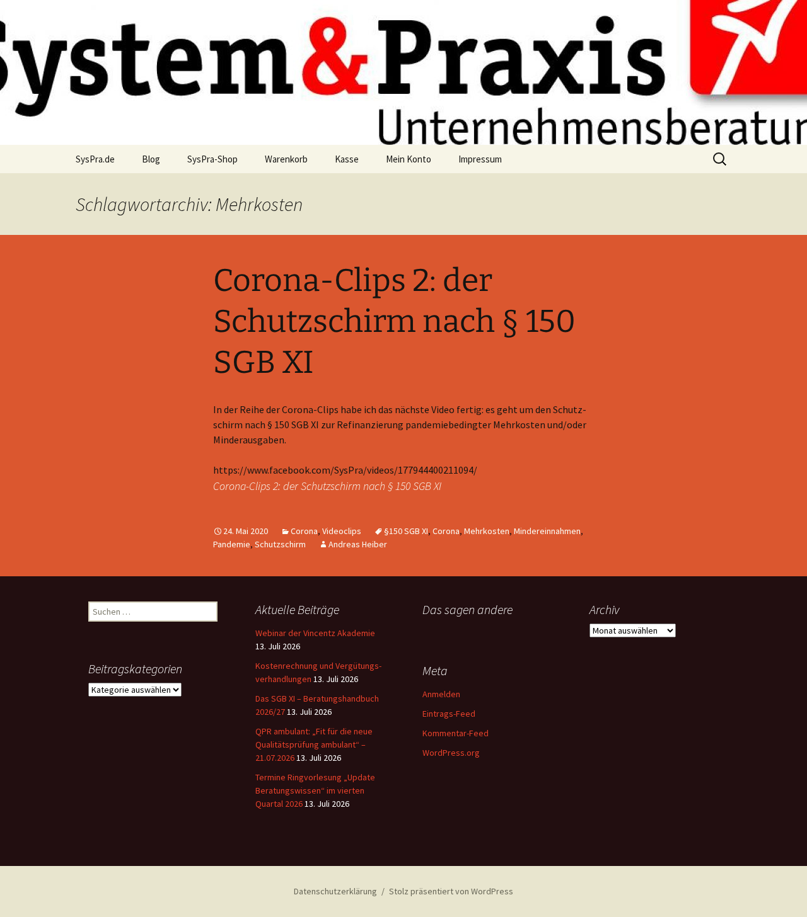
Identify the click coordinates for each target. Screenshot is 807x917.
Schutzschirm (280, 544)
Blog (151, 159)
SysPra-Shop (212, 159)
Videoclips (341, 531)
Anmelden (441, 694)
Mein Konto (408, 159)
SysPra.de (95, 159)
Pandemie (231, 544)
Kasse (347, 159)
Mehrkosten (486, 531)
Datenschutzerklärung (335, 891)
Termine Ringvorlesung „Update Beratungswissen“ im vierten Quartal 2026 (315, 790)
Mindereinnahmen (547, 531)
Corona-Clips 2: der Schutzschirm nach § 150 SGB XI (394, 321)
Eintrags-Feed (448, 713)
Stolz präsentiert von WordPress (451, 891)
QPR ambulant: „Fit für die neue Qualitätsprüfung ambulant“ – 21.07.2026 (314, 744)
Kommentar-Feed (455, 733)
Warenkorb (286, 159)
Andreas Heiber (357, 544)
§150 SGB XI (406, 531)
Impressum (480, 159)
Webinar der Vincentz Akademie (315, 633)
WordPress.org (451, 752)
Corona (304, 531)
